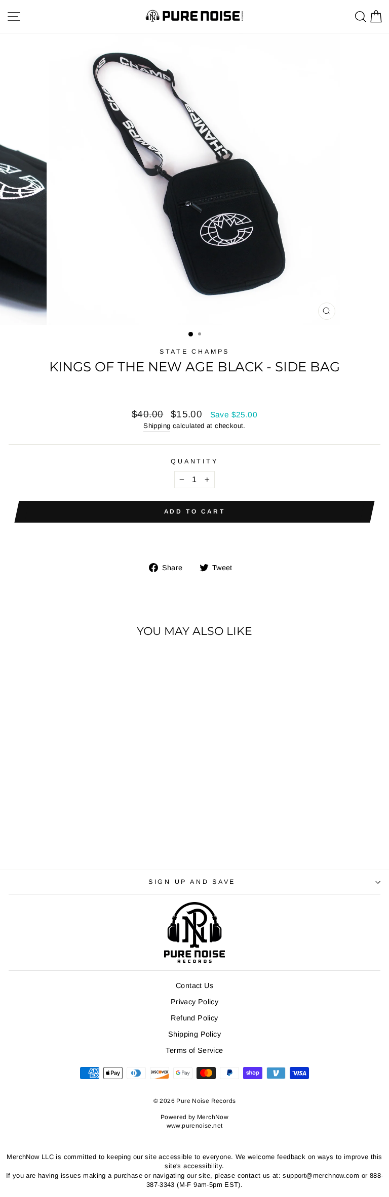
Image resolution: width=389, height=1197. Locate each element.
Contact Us (194, 985)
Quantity (194, 461)
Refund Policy (194, 1018)
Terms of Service (194, 1050)
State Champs (194, 351)
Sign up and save (192, 881)
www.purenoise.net (195, 1125)
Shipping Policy (194, 1034)
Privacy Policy (194, 1002)
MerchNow (212, 1117)
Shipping (156, 426)
